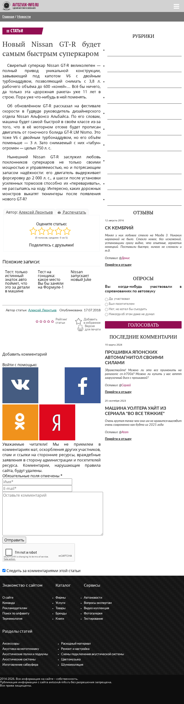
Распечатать (74, 212)
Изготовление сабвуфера (132, 113)
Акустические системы (18, 659)
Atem (124, 432)
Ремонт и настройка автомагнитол (141, 144)
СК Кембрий (119, 228)
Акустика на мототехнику (133, 65)
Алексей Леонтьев (36, 212)
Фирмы (61, 597)
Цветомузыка (122, 183)
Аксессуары (120, 50)
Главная (8, 16)
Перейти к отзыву (118, 265)
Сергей (126, 385)
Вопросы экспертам (98, 603)
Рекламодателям (14, 608)
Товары (60, 608)
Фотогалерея (93, 613)
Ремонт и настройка (75, 649)
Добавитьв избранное (92, 321)
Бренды (61, 613)
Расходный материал (76, 643)
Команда (8, 603)
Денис (125, 258)
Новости (24, 16)
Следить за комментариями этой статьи (43, 570)
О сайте (7, 597)
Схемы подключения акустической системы (92, 654)
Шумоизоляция (124, 199)
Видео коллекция (96, 608)
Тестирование (93, 618)
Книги (60, 618)
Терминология (12, 618)
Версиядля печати (93, 328)
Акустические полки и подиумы (139, 81)
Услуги (60, 603)
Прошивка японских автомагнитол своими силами (134, 357)
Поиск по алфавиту (15, 613)
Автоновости (93, 597)
